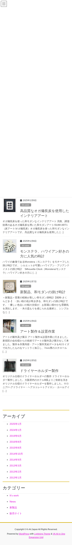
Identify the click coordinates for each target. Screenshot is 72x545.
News (13, 501)
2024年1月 (15, 430)
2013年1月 (15, 477)
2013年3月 (15, 465)
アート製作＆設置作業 (37, 331)
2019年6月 (15, 435)
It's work (25, 205)
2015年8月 (15, 447)
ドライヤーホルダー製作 (39, 371)
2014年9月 (15, 459)
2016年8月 (15, 441)
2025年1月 (15, 423)
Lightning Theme (42, 534)
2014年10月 (16, 453)
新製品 (13, 507)
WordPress (24, 534)
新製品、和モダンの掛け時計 (43, 292)
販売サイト (16, 513)
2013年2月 (15, 471)
